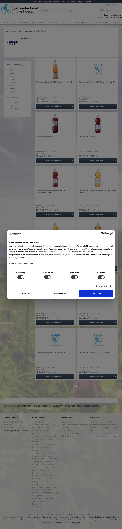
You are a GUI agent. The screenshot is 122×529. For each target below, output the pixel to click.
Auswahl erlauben (61, 293)
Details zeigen (102, 286)
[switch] (47, 277)
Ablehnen (26, 293)
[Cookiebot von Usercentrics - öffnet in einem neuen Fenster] (102, 234)
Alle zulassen (95, 293)
